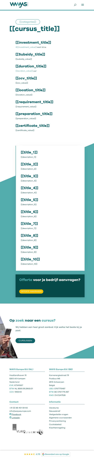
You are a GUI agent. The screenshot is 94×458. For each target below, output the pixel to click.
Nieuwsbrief (54, 411)
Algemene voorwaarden (60, 417)
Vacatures (54, 407)
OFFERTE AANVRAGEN (31, 291)
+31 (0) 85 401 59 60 (18, 407)
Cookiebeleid (55, 424)
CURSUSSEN (25, 340)
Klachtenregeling (57, 427)
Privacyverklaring (57, 421)
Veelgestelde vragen (58, 414)
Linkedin (16, 417)
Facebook (16, 414)
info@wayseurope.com (20, 411)
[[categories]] (27, 21)
